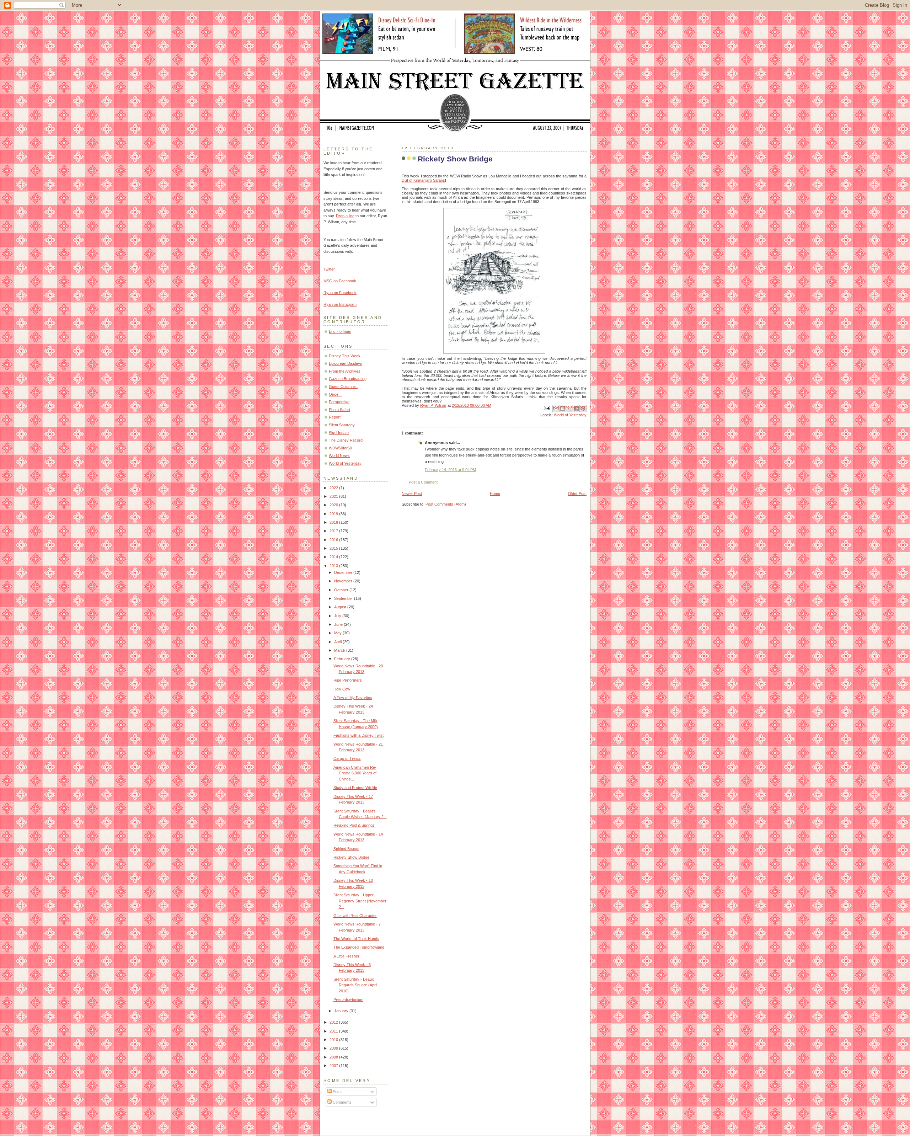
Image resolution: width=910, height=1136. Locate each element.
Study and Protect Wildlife (355, 787)
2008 (334, 1057)
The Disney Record (346, 440)
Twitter (329, 269)
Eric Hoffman (340, 331)
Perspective (339, 402)
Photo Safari (339, 409)
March (340, 650)
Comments (342, 1102)
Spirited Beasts (346, 849)
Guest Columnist (343, 386)
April (338, 642)
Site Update (339, 433)
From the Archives (344, 371)
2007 (334, 1065)
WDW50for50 (340, 448)
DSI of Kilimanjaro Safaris (423, 180)
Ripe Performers (347, 680)
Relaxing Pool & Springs (354, 825)
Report (335, 417)
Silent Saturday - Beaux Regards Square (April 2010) (355, 985)
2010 (334, 1040)
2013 (334, 566)
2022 (334, 488)
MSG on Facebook (339, 281)
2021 (334, 496)
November (343, 581)
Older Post (577, 493)
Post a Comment (423, 482)
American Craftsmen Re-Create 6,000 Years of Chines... (354, 773)
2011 (334, 1031)
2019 (334, 514)
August (340, 607)
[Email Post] (546, 407)
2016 (334, 540)
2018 (334, 522)
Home (495, 493)
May (338, 633)
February (342, 659)
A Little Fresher (346, 956)
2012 (334, 1022)
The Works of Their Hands (356, 939)
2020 (334, 505)
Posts (337, 1091)
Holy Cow (341, 689)
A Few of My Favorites (352, 697)
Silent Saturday (342, 425)
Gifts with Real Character (355, 915)
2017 (334, 531)
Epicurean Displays (345, 363)
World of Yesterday (570, 415)
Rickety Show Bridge (351, 857)
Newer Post (412, 493)
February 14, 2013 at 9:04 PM (450, 470)
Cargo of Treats (347, 758)
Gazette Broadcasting (347, 379)
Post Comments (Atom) (445, 504)
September (344, 598)
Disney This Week (344, 356)
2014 (334, 557)
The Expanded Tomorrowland (358, 947)
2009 (334, 1048)
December (343, 572)
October (341, 590)
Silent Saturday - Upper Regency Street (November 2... (359, 901)
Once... (335, 394)
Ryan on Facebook (340, 292)
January (341, 1011)
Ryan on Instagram (340, 304)
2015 (334, 548)
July (338, 616)
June (339, 624)
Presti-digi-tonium (348, 999)
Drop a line (345, 216)
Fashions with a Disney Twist (358, 735)
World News (339, 455)
